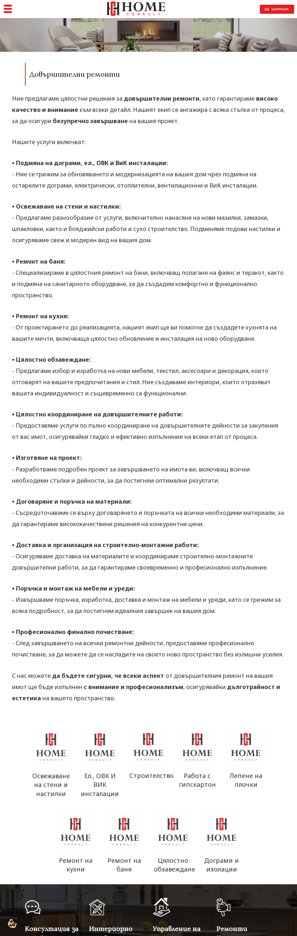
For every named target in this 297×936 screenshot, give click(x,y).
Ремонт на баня (124, 865)
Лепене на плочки (246, 781)
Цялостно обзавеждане (174, 865)
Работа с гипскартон (197, 781)
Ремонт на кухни (75, 865)
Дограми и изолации (221, 865)
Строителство (152, 776)
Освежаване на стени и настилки (51, 785)
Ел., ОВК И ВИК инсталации (100, 785)
